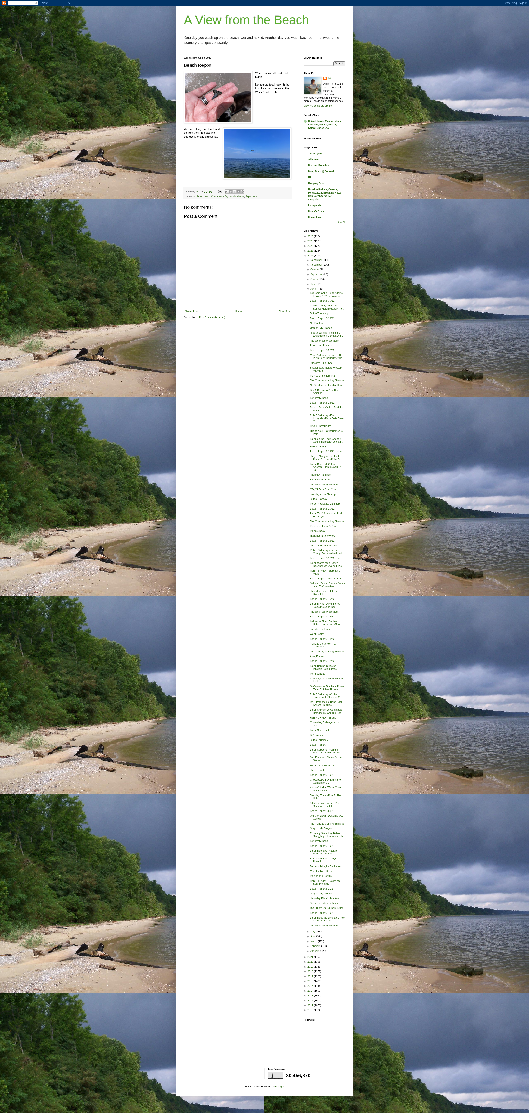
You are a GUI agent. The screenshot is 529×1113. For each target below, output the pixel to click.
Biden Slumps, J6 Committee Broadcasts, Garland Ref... (326, 711)
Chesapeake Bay (219, 196)
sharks (240, 196)
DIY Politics (316, 735)
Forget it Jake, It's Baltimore (325, 503)
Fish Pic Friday (318, 446)
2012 (310, 1000)
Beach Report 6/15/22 (322, 599)
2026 (310, 236)
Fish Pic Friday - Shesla (323, 717)
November (316, 264)
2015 (310, 985)
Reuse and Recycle (321, 345)
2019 (310, 966)
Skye (248, 196)
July (313, 284)
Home (238, 311)
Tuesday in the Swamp (323, 494)
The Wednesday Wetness (324, 340)
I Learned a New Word (322, 535)
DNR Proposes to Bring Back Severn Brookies (326, 703)
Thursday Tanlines (320, 474)
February (315, 946)
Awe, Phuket (317, 656)
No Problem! (317, 323)
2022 (310, 255)
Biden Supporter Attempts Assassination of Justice (325, 751)
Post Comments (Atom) (212, 317)
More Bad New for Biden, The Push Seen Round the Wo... (327, 357)
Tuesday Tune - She (321, 363)
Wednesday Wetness (322, 765)
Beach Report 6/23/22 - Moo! (326, 451)
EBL (310, 177)
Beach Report (317, 744)
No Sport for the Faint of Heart (326, 385)
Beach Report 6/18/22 (322, 540)
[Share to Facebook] (238, 191)
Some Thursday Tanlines (324, 903)
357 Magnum (315, 153)
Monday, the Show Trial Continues (323, 645)
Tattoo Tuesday (318, 499)
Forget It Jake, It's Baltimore (325, 866)
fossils (233, 196)
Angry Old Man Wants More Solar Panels (325, 789)
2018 (310, 971)
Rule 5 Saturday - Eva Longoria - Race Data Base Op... (327, 418)
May (313, 931)
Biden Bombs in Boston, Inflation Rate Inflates (323, 667)
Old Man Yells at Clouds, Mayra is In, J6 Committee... (327, 585)
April (313, 936)
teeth (254, 196)
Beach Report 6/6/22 (321, 811)
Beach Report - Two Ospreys (326, 578)
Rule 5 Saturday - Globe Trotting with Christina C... (326, 696)
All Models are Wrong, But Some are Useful (324, 805)
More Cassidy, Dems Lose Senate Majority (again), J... (327, 307)
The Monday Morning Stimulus (327, 380)
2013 (310, 995)
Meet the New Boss (321, 871)
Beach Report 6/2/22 (321, 888)
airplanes (198, 196)
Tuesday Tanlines (320, 629)
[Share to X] (234, 191)
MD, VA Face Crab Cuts (323, 489)
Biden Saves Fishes (321, 730)
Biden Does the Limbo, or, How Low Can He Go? (327, 919)
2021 (310, 957)
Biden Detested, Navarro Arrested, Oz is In (324, 852)
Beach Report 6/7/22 (321, 774)
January (315, 951)
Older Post (284, 311)
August (314, 279)
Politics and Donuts (321, 876)
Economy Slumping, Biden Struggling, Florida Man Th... (327, 835)
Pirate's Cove (316, 211)
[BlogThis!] (231, 191)
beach (207, 196)
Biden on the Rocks (321, 479)
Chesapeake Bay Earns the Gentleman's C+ (325, 781)
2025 (310, 241)
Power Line (314, 217)
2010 (310, 1010)
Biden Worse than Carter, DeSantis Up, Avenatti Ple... (327, 564)
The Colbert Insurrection (323, 545)
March (314, 941)
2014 (310, 990)
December (316, 260)
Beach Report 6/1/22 (321, 913)
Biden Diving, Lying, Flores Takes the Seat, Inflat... (325, 605)
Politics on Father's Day (323, 526)
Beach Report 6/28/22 (322, 350)
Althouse (313, 159)
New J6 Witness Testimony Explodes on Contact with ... (327, 334)
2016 (310, 981)
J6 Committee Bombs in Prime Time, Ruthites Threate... (327, 688)
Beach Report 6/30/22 (322, 300)
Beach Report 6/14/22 (322, 616)
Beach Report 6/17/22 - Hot (325, 558)
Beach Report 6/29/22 (322, 318)
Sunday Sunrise (319, 398)
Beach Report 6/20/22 (322, 508)
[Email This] (227, 191)
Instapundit (314, 205)
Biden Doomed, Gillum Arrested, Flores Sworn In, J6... (326, 467)
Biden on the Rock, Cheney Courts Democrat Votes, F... (326, 440)
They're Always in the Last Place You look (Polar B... (325, 458)
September (316, 274)
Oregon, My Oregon (321, 328)
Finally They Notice (320, 426)
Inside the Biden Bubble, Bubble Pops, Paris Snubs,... (327, 623)
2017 (310, 976)
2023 (310, 250)
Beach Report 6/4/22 (321, 846)
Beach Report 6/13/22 (322, 639)
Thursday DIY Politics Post (325, 898)
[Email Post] (220, 191)
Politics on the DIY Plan (323, 375)
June (313, 288)
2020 (310, 961)
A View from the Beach (246, 20)
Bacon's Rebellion (318, 165)
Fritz (330, 78)
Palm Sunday (317, 531)
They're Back (317, 770)
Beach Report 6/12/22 (322, 661)
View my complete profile (318, 105)
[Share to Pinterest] (242, 191)
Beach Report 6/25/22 (322, 402)
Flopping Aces (316, 183)
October (315, 269)
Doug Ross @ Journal (321, 171)
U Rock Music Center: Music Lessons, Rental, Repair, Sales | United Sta (325, 124)
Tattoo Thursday (319, 313)
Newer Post (191, 311)
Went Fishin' (317, 634)
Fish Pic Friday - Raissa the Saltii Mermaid (325, 882)
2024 (310, 245)
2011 (310, 1005)
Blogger (279, 1086)
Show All (341, 222)
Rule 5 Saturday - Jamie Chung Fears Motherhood (326, 552)
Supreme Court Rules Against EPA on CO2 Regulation (326, 294)
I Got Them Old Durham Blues (326, 908)
